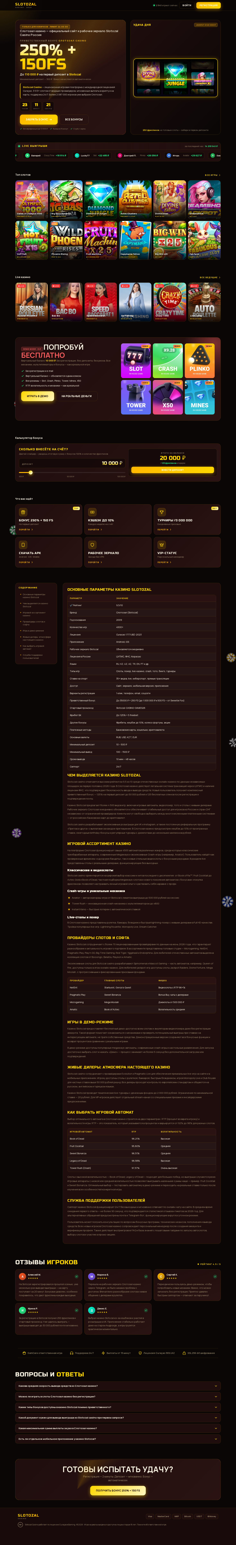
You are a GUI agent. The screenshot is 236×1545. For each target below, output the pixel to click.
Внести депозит (173, 469)
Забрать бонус (37, 119)
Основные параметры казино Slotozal (34, 596)
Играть (50, 1535)
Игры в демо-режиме (33, 630)
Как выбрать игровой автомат (33, 647)
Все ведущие (209, 277)
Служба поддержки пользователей (33, 656)
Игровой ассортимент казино (34, 614)
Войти (187, 5)
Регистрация (209, 5)
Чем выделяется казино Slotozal (35, 605)
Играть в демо (37, 396)
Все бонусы (74, 119)
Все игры (211, 175)
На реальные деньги (77, 396)
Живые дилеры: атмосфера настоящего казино (37, 638)
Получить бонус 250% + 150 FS (118, 1490)
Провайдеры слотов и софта (34, 623)
